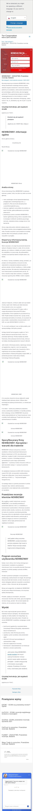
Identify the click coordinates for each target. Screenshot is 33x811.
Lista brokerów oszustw (15, 80)
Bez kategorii (5, 80)
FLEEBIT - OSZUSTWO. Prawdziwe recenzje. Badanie (14, 735)
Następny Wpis (16, 692)
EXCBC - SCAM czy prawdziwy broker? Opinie (16, 705)
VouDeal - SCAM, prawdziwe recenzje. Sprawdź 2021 (16, 720)
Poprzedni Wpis (16, 688)
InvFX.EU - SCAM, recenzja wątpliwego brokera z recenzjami (16, 713)
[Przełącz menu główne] (29, 36)
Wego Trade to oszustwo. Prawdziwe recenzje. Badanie (15, 743)
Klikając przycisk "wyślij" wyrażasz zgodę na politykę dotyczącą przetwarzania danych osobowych (19, 68)
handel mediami (12, 654)
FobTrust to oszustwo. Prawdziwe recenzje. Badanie (14, 728)
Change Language (16, 23)
